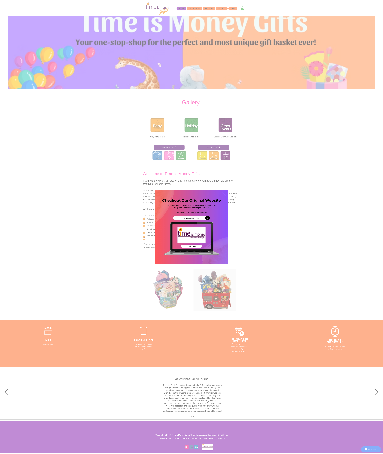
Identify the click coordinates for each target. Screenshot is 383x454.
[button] (224, 194)
